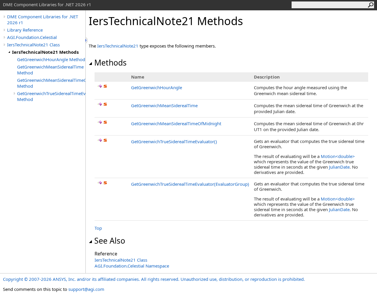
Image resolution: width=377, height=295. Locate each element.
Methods (110, 62)
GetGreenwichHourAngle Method (51, 59)
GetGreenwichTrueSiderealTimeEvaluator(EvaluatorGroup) (190, 184)
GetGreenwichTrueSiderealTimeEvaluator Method (51, 96)
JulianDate (339, 167)
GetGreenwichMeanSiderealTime (164, 105)
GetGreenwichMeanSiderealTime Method (50, 70)
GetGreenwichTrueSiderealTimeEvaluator (174, 141)
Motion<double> (338, 156)
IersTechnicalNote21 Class (33, 45)
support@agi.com (86, 289)
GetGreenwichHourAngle (156, 87)
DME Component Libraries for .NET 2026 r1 (42, 19)
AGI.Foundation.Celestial (32, 37)
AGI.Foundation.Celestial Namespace (132, 266)
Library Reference (25, 30)
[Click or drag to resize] (86, 40)
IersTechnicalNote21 (117, 46)
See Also (109, 240)
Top (98, 228)
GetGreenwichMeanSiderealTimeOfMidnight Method (51, 83)
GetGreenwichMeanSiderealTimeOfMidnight (176, 123)
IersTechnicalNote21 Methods (45, 52)
